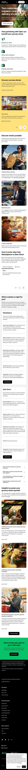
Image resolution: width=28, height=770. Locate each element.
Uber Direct (7, 177)
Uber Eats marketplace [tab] (8, 266)
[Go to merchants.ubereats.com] (5, 2)
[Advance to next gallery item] (24, 127)
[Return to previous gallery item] (20, 127)
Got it (24, 766)
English (4, 745)
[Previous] (19, 287)
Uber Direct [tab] (17, 266)
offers (3, 211)
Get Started (7, 382)
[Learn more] (14, 512)
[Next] (23, 287)
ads (23, 210)
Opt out (18, 766)
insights (6, 210)
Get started (21, 2)
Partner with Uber (7, 23)
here (20, 762)
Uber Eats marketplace (19, 177)
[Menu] (26, 2)
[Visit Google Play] (6, 753)
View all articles (14, 633)
